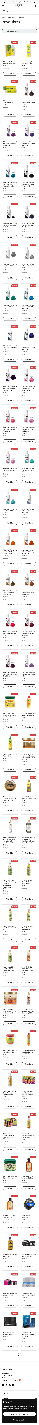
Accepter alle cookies (19, 1414)
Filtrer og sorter (13, 31)
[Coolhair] (19, 6)
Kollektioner (11, 17)
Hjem (3, 17)
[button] (35, 6)
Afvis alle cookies (19, 1420)
